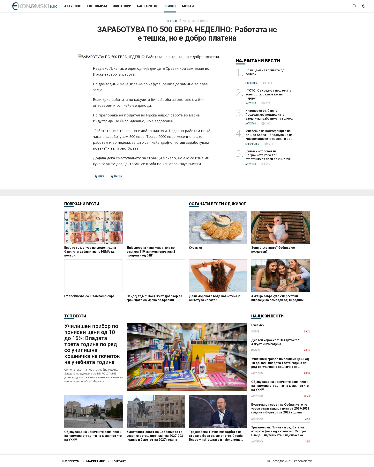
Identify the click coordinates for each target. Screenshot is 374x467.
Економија (97, 6)
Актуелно (72, 6)
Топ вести (75, 316)
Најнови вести (267, 316)
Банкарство (148, 6)
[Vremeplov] (363, 6)
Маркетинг (95, 461)
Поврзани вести (81, 204)
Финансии (122, 6)
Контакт (119, 461)
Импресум (70, 461)
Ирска (118, 176)
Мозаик (189, 6)
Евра (101, 176)
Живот (170, 6)
